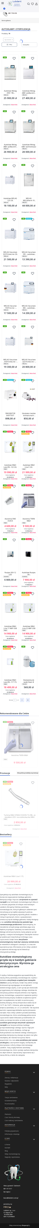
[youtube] (10, 1207)
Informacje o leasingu (12, 1134)
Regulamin (8, 1084)
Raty (6, 1087)
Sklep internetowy (18, 1225)
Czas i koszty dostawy (12, 1117)
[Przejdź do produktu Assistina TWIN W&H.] (28, 500)
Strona (11, 700)
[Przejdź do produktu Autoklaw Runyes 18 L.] (28, 554)
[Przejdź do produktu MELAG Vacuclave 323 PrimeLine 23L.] (10, 233)
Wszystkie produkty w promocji (27, 773)
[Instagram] (8, 1207)
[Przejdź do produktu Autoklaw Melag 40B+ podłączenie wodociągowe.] (10, 126)
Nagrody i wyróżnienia (12, 1157)
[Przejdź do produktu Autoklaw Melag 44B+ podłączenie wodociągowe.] (28, 72)
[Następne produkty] (22, 700)
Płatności (8, 1114)
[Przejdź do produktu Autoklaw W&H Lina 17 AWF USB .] (10, 607)
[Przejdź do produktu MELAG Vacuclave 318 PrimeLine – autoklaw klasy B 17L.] (10, 341)
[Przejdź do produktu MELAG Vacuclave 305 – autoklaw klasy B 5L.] (28, 287)
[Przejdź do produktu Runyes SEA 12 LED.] (10, 554)
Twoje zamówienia (11, 1097)
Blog (6, 1151)
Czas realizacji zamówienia (14, 1120)
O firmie (7, 1145)
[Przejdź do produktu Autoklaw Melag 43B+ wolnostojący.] (28, 126)
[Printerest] (6, 1207)
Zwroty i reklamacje (11, 1078)
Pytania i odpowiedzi (12, 1081)
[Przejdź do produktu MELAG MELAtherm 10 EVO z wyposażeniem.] (28, 179)
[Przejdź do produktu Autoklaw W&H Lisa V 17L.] (13, 858)
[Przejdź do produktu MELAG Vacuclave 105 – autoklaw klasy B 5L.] (28, 233)
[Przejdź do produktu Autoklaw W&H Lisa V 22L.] (28, 446)
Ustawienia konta (10, 1101)
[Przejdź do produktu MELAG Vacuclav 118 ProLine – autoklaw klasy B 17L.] (10, 287)
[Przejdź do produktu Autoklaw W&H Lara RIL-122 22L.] (10, 446)
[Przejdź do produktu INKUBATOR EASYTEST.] (10, 394)
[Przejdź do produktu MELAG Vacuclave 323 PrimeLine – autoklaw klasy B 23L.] (28, 341)
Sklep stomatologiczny (12, 1154)
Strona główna (6, 20)
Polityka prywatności (12, 1131)
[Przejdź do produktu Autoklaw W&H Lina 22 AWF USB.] (28, 607)
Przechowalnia (9, 1104)
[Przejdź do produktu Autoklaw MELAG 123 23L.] (10, 179)
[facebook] (4, 1207)
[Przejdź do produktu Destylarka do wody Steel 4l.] (28, 661)
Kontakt (7, 1148)
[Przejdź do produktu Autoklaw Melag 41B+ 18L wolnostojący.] (10, 72)
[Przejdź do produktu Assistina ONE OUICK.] (10, 500)
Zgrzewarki (8, 39)
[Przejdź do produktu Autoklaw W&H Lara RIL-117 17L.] (10, 661)
